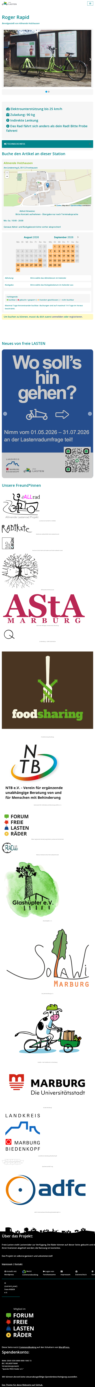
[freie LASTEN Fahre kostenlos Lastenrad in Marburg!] (9, 3)
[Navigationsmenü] (90, 3)
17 (18, 260)
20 (31, 260)
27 (31, 265)
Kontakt (19, 1264)
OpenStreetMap (76, 205)
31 (18, 270)
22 (40, 260)
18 (22, 260)
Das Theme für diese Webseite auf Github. (22, 1385)
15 (40, 256)
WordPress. (64, 1347)
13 (31, 256)
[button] (47, 185)
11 (22, 256)
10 (18, 256)
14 (36, 256)
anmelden (57, 316)
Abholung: (9, 278)
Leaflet (58, 205)
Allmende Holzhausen (18, 163)
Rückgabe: (9, 285)
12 (27, 256)
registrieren (75, 316)
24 (18, 265)
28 (36, 265)
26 (27, 265)
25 (22, 265)
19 (27, 260)
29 (40, 265)
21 (36, 260)
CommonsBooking (27, 1347)
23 (44, 260)
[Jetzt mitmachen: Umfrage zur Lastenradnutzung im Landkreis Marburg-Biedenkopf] (47, 413)
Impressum (7, 1264)
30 (44, 265)
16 (45, 256)
